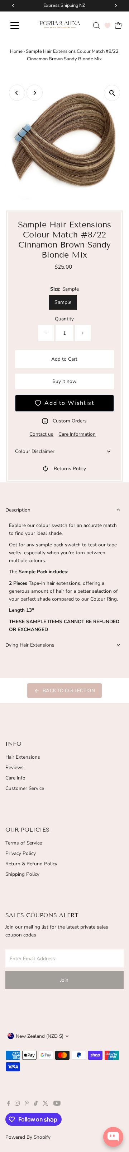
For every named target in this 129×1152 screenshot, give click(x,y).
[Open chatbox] (113, 1137)
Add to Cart (64, 359)
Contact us (41, 434)
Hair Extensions (22, 757)
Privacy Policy (20, 853)
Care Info (15, 777)
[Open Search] (96, 25)
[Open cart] (118, 25)
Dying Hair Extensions (29, 645)
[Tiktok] (35, 1104)
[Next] (35, 93)
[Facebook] (8, 1104)
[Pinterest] (26, 1104)
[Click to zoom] (112, 93)
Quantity (64, 318)
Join (64, 980)
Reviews (14, 767)
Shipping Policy (22, 874)
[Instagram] (17, 1104)
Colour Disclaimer (34, 451)
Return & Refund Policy (31, 863)
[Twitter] (45, 1104)
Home (16, 51)
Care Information (77, 434)
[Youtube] (57, 1104)
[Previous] (17, 93)
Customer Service (24, 788)
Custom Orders (70, 420)
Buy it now (64, 381)
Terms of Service (23, 842)
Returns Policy (70, 468)
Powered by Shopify (28, 1137)
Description (17, 509)
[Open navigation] (18, 25)
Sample (62, 302)
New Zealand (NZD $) (39, 1036)
